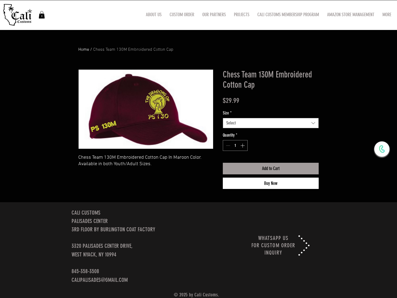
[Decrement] (227, 145)
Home (83, 49)
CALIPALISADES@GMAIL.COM (100, 279)
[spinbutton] (235, 145)
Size (227, 113)
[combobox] (271, 123)
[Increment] (243, 145)
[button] (42, 14)
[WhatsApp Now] (382, 149)
